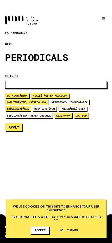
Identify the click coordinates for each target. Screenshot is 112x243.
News (9, 44)
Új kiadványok (17, 95)
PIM (7, 33)
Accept (40, 230)
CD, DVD (81, 115)
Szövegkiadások (18, 108)
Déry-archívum (44, 108)
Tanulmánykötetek (72, 108)
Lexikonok (63, 115)
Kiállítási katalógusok (50, 95)
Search (11, 76)
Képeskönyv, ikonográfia (70, 102)
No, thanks (69, 230)
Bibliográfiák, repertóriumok (29, 115)
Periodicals (20, 33)
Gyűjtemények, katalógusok (26, 102)
